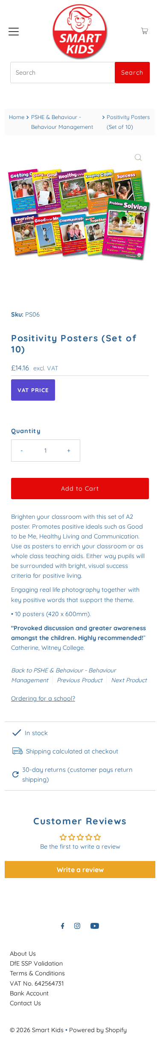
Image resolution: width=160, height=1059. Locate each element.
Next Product (129, 680)
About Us (23, 953)
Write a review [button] (80, 869)
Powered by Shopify (98, 1030)
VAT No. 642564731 (37, 983)
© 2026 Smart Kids (37, 1030)
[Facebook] (62, 926)
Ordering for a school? (43, 698)
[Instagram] (77, 926)
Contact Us (25, 1003)
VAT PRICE (33, 390)
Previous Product (79, 680)
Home (16, 116)
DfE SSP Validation (36, 963)
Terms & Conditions (37, 973)
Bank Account (29, 993)
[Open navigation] (13, 31)
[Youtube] (94, 926)
